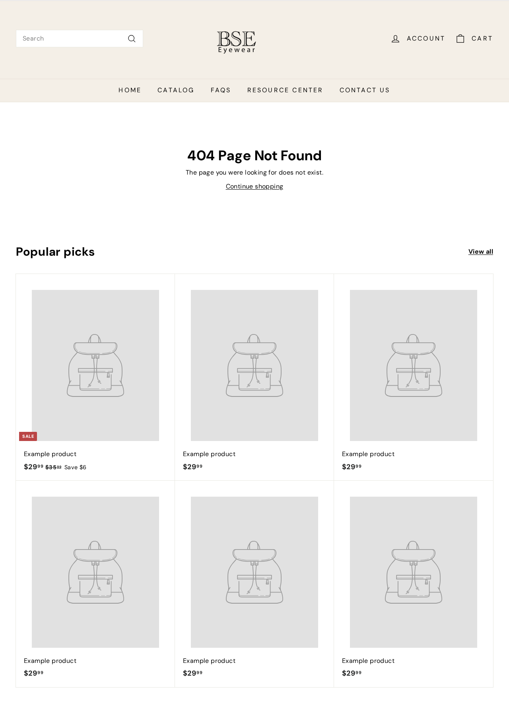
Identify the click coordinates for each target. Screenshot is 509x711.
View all (480, 251)
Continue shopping (255, 186)
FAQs (221, 90)
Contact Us (365, 90)
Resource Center (285, 90)
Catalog (175, 90)
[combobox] (79, 38)
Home (130, 90)
